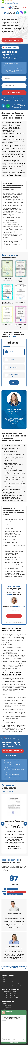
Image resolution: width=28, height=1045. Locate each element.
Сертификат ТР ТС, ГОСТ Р (10, 997)
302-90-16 (9, 12)
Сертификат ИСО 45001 (9, 995)
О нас (4, 1003)
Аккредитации (7, 1007)
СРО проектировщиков (9, 979)
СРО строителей (7, 977)
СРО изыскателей (8, 981)
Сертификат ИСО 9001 (9, 991)
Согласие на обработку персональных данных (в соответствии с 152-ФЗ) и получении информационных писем (14, 99)
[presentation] (2, 824)
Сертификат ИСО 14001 (9, 993)
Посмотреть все (7, 791)
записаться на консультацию (12, 750)
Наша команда (7, 1005)
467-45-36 (9, 13)
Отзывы (5, 1009)
